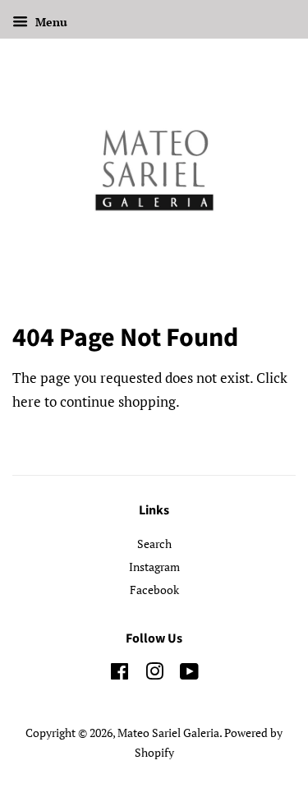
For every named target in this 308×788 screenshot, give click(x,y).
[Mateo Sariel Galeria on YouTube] (189, 674)
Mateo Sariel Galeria (168, 732)
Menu (49, 22)
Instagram (154, 566)
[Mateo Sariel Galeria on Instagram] (154, 674)
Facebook (154, 589)
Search (154, 543)
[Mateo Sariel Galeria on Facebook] (119, 674)
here (26, 401)
